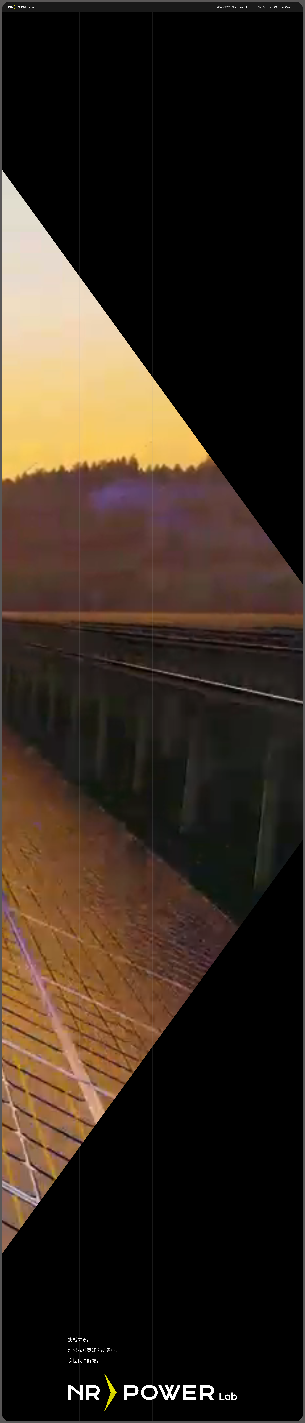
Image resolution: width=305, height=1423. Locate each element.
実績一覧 (261, 6)
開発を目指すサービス (226, 6)
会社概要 (273, 6)
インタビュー (286, 6)
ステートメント (246, 6)
